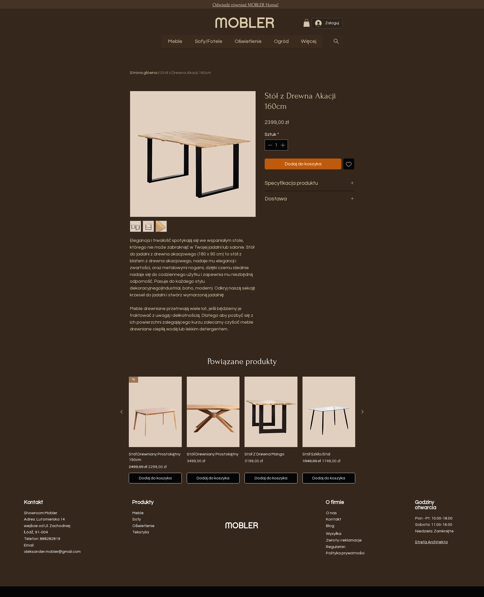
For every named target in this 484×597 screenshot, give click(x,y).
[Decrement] (269, 145)
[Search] (336, 41)
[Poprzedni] (121, 412)
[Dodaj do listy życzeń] (348, 164)
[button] (306, 23)
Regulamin (335, 547)
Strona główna (143, 73)
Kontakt (333, 519)
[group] (242, 429)
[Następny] (362, 412)
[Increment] (283, 145)
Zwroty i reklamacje (344, 540)
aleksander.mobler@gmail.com (52, 552)
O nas (331, 513)
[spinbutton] (276, 145)
